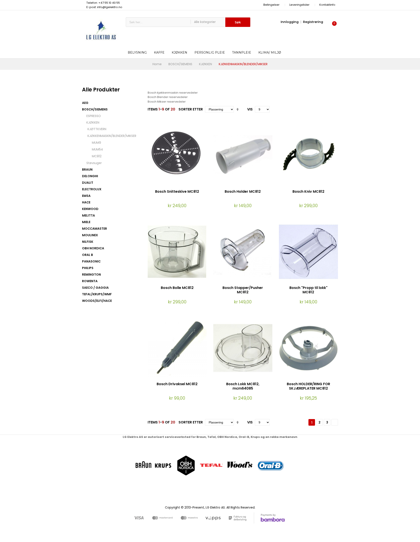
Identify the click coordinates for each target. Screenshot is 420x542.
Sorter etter (190, 109)
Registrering (313, 22)
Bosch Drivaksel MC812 (177, 383)
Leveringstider (299, 5)
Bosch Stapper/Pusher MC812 (242, 290)
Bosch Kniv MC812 (308, 191)
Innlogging (290, 22)
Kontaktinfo (327, 5)
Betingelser (271, 5)
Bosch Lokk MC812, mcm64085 (242, 386)
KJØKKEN (205, 64)
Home (157, 64)
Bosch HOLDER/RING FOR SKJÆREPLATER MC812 (308, 386)
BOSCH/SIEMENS (180, 64)
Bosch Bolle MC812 (177, 287)
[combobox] (158, 22)
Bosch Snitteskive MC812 (177, 191)
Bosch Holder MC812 (243, 191)
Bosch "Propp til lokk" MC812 (308, 290)
